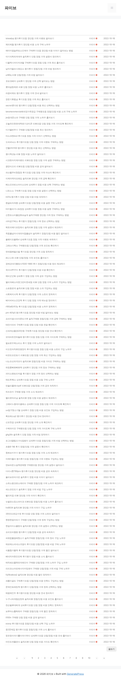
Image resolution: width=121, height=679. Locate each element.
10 (89, 658)
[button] (92, 38)
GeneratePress (75, 673)
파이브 (11, 7)
